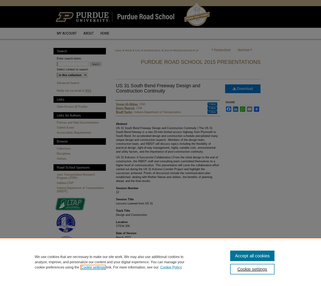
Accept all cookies (252, 255)
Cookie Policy (171, 267)
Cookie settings (93, 267)
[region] (160, 262)
